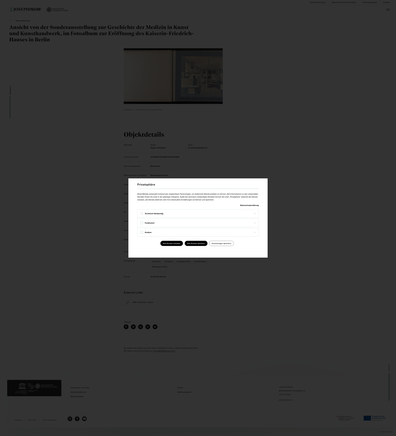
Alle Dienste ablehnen (196, 243)
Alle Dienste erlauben (171, 243)
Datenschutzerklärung (249, 205)
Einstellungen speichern (221, 243)
